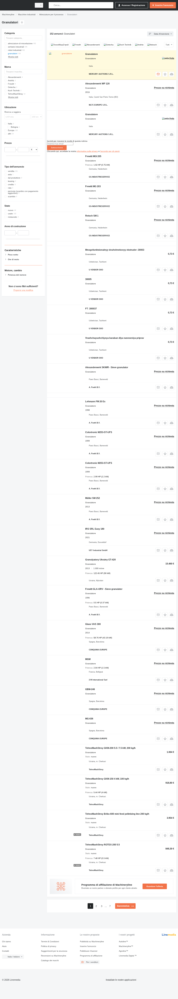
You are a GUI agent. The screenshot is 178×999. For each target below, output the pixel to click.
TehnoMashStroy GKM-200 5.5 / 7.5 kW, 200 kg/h (110, 748)
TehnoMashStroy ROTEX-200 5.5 (102, 844)
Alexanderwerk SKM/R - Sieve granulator (106, 367)
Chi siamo (6, 941)
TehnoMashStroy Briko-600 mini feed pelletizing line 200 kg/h (117, 814)
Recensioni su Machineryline (53, 956)
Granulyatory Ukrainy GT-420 (100, 559)
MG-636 (89, 718)
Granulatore (91, 54)
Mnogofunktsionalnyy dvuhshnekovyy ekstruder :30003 (114, 250)
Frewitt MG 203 (93, 186)
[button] (165, 74)
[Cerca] (51, 5)
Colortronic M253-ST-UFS (98, 432)
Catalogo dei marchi (50, 960)
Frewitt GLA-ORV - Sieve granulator (103, 589)
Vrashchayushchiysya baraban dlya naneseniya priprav (114, 338)
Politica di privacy (48, 946)
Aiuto (4, 946)
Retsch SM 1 (91, 216)
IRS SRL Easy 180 (94, 529)
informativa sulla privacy (87, 151)
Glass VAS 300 (93, 624)
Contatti (5, 951)
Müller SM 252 (92, 498)
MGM (88, 659)
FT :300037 (91, 308)
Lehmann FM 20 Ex (95, 401)
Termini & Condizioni (50, 941)
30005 (88, 279)
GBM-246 (90, 689)
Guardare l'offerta (154, 886)
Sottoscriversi (57, 147)
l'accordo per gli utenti (109, 151)
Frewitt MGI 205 (93, 156)
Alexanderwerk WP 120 (97, 83)
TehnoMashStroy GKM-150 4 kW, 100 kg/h (107, 779)
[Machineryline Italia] (16, 5)
